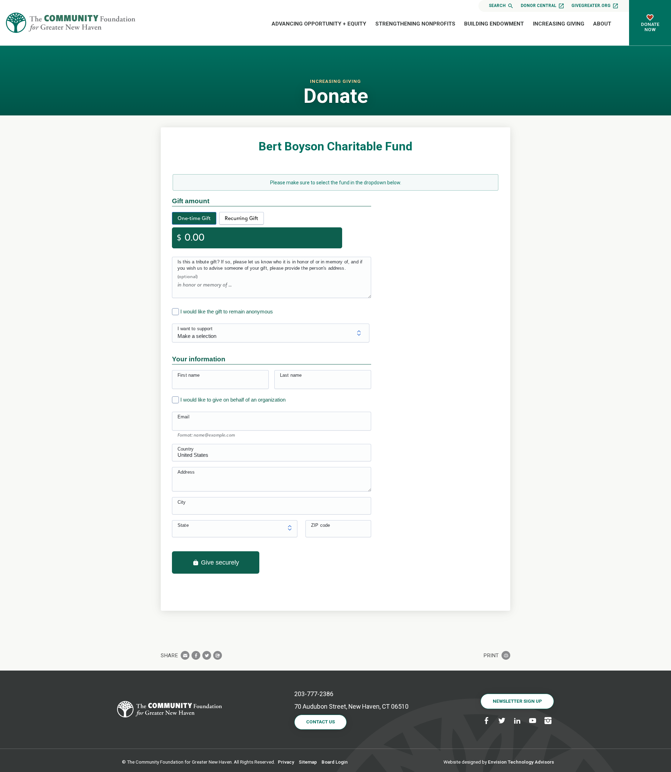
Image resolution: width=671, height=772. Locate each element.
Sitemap (308, 762)
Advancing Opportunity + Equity (319, 24)
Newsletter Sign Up (517, 701)
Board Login (335, 762)
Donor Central (538, 5)
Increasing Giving (558, 24)
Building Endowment (494, 24)
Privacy (286, 762)
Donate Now (650, 26)
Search (497, 5)
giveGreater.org (591, 5)
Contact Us (320, 721)
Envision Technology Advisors (521, 762)
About (602, 24)
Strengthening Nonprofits (415, 24)
